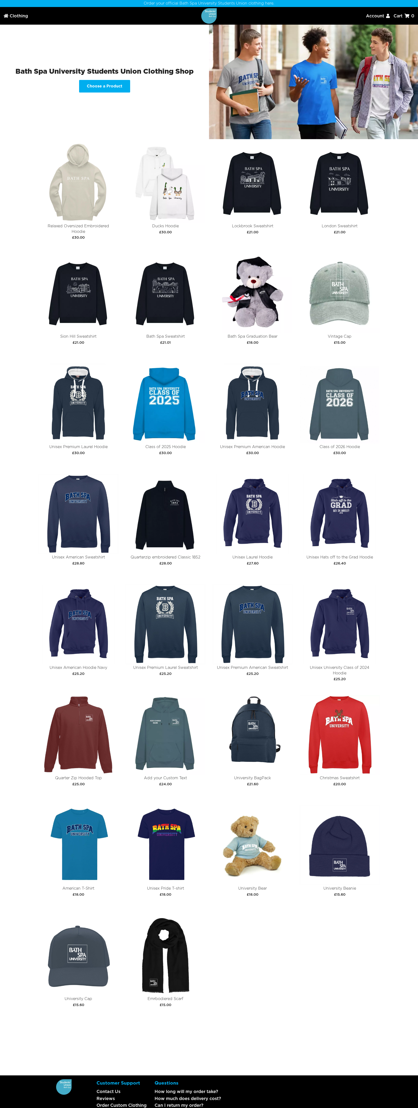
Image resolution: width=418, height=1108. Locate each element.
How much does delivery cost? (188, 1098)
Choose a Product (104, 86)
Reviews (106, 1098)
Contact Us (108, 1091)
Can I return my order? (179, 1105)
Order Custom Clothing (122, 1105)
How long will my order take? (186, 1091)
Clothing (16, 16)
